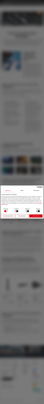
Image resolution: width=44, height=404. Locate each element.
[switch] (16, 211)
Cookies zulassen (35, 215)
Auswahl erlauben (22, 215)
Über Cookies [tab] (36, 190)
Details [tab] (22, 190)
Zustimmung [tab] (7, 190)
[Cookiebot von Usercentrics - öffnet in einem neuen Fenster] (38, 187)
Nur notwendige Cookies (8, 215)
